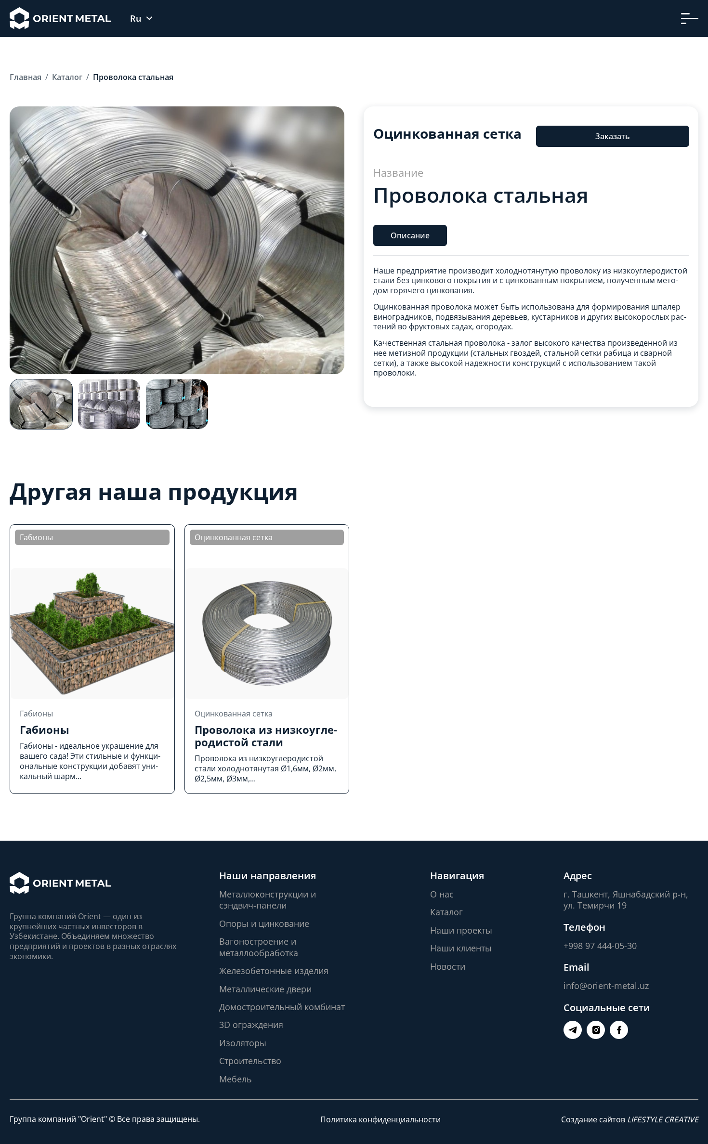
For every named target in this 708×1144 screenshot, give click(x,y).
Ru (135, 18)
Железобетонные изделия (273, 970)
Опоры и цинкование (264, 923)
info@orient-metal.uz (606, 985)
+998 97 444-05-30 (600, 945)
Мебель (235, 1079)
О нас (442, 894)
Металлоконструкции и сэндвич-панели (267, 899)
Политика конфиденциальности (380, 1119)
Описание (410, 235)
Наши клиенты (461, 948)
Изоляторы (242, 1043)
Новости (447, 966)
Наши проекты (461, 930)
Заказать (612, 136)
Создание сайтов (629, 1119)
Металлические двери (265, 989)
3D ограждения (251, 1024)
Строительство (250, 1060)
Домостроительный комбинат (282, 1007)
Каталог (446, 912)
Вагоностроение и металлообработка (258, 947)
